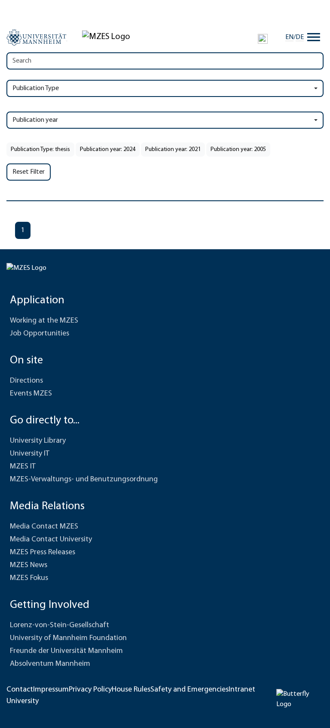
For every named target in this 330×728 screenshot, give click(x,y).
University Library (38, 441)
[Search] (263, 38)
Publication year (35, 120)
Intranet (242, 690)
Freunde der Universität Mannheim (66, 651)
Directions (26, 381)
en (289, 37)
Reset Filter (28, 172)
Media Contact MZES (44, 527)
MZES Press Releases (42, 552)
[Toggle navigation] (314, 37)
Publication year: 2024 (107, 149)
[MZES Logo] (106, 36)
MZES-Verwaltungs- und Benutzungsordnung (84, 479)
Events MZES (31, 394)
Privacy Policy (90, 690)
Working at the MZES (44, 321)
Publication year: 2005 (238, 149)
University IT (29, 454)
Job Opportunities (39, 334)
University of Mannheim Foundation (68, 638)
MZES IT (23, 467)
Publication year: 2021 (173, 149)
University (22, 701)
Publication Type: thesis (40, 149)
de (300, 37)
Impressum (51, 690)
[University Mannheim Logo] (36, 37)
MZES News (28, 565)
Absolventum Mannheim (50, 664)
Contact (19, 690)
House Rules (131, 690)
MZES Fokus (29, 578)
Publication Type (35, 88)
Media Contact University (51, 540)
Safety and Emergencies (189, 690)
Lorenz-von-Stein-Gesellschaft (59, 625)
